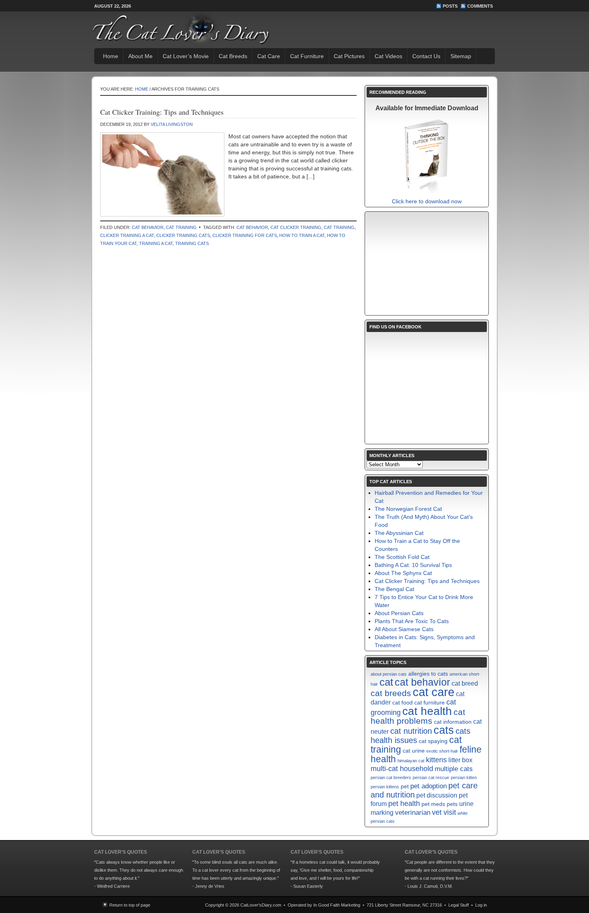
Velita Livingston (172, 124)
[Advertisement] (427, 263)
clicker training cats (183, 235)
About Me (140, 56)
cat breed (465, 683)
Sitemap (460, 56)
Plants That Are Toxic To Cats (412, 621)
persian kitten (464, 777)
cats (444, 730)
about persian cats (389, 674)
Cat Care (268, 56)
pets (452, 804)
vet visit (444, 812)
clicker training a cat (127, 235)
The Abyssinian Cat (399, 533)
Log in (481, 905)
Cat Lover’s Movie (186, 56)
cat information (453, 722)
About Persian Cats (399, 613)
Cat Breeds (233, 56)
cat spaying (433, 741)
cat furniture (429, 703)
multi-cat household (402, 768)
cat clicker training (295, 227)
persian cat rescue (431, 777)
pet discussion (436, 795)
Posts (450, 6)
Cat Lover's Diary (169, 28)
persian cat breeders (391, 777)
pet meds (433, 804)
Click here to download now (427, 201)
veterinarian (412, 812)
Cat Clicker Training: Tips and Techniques (162, 112)
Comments (480, 6)
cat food (402, 703)
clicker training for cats (244, 235)
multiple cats (454, 769)
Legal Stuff (458, 905)
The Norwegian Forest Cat (408, 509)
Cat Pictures (349, 56)
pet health (404, 803)
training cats (192, 243)
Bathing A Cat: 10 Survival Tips (413, 565)
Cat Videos (388, 56)
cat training (339, 227)
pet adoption (428, 786)
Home (110, 56)
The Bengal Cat (394, 589)
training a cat (156, 243)
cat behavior (252, 227)
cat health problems (418, 716)
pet (405, 786)
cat (386, 682)
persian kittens (385, 786)
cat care (433, 691)
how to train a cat (302, 235)
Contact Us (426, 56)
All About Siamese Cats (404, 629)
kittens (436, 759)
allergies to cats (428, 674)
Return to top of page (129, 905)
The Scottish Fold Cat (402, 557)
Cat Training (181, 227)
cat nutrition (411, 731)
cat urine (414, 751)
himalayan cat (410, 760)
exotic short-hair (442, 751)
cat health (427, 710)
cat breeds (391, 693)
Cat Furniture (307, 56)
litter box (460, 760)
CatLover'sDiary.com (260, 905)
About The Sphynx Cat (403, 573)
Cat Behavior (147, 227)
